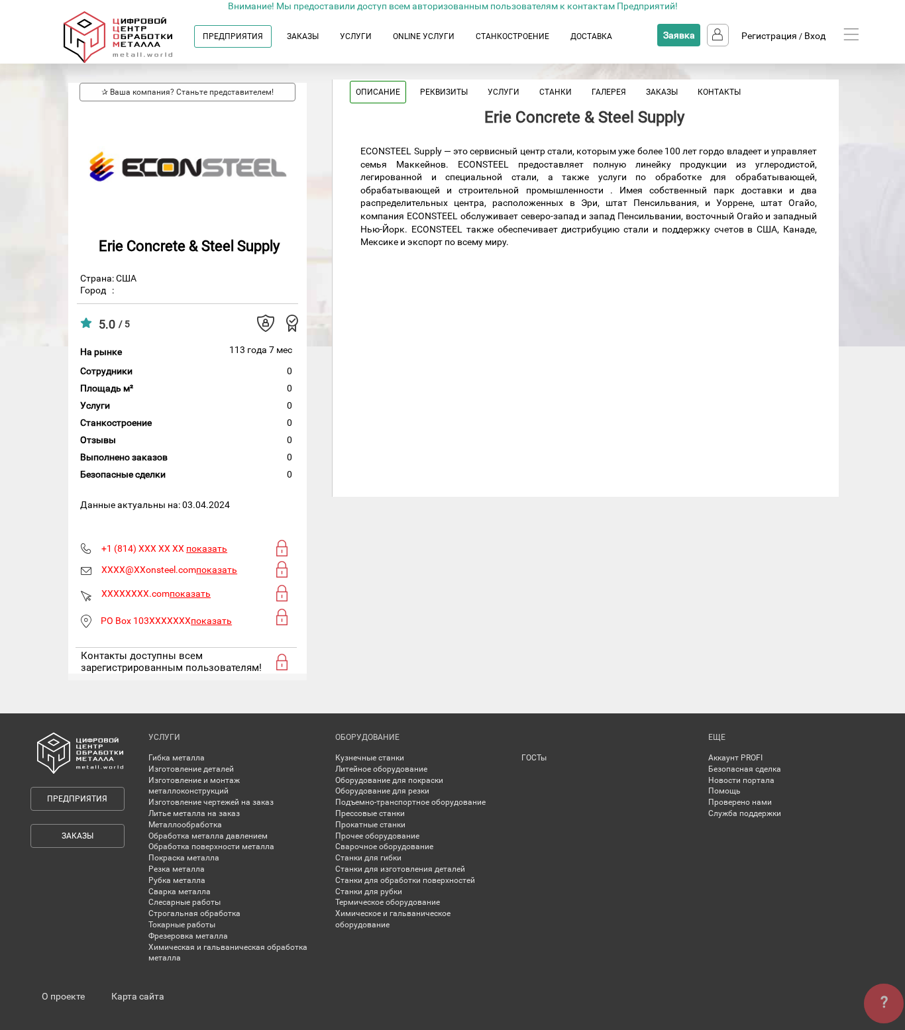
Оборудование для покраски (389, 780)
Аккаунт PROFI (735, 757)
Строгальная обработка (194, 913)
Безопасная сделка (744, 769)
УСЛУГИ (356, 36)
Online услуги (423, 36)
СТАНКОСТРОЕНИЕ (512, 36)
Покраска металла (183, 857)
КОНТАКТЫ (719, 92)
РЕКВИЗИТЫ (444, 92)
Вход (814, 35)
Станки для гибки (368, 857)
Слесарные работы (184, 902)
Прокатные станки (370, 824)
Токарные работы (181, 924)
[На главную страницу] (131, 60)
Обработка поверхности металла (211, 846)
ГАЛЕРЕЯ (609, 92)
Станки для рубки (368, 891)
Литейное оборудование (381, 769)
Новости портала (741, 780)
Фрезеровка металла (188, 936)
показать (206, 548)
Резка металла (176, 869)
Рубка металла (176, 880)
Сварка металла (179, 891)
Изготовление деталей (191, 769)
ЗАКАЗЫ (303, 36)
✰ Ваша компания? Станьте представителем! (187, 92)
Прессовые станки (370, 813)
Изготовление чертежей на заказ (211, 802)
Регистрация (769, 35)
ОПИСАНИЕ (378, 92)
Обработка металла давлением (208, 836)
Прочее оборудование (377, 836)
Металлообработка (185, 824)
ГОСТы (534, 757)
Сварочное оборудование (384, 846)
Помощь (724, 791)
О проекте (63, 996)
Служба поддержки (744, 813)
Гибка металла (176, 757)
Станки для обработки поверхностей (405, 880)
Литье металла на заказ (194, 813)
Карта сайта (137, 996)
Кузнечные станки (369, 757)
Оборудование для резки (382, 791)
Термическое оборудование (387, 902)
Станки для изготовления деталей (400, 869)
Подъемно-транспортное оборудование (410, 802)
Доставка (591, 36)
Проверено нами (740, 802)
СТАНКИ (555, 92)
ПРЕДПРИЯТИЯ (233, 36)
